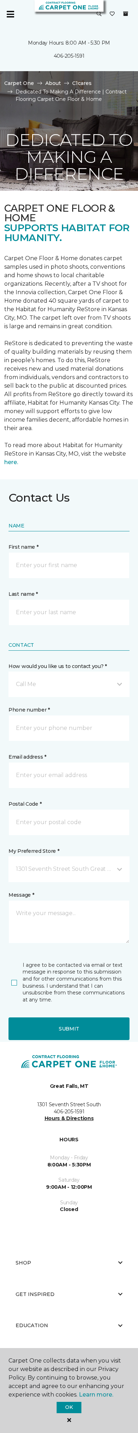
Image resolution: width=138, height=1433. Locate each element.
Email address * (27, 756)
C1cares (82, 83)
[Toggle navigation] (10, 14)
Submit (69, 1029)
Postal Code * (24, 803)
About (53, 83)
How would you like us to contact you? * (57, 666)
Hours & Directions (69, 1118)
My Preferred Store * (33, 851)
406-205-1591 (69, 56)
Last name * (23, 594)
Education (32, 1325)
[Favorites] (112, 14)
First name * (23, 546)
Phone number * (29, 709)
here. (11, 462)
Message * (21, 894)
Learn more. (96, 1394)
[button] (99, 14)
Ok (69, 1407)
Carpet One (19, 83)
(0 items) (125, 13)
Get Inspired (35, 1294)
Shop (23, 1263)
